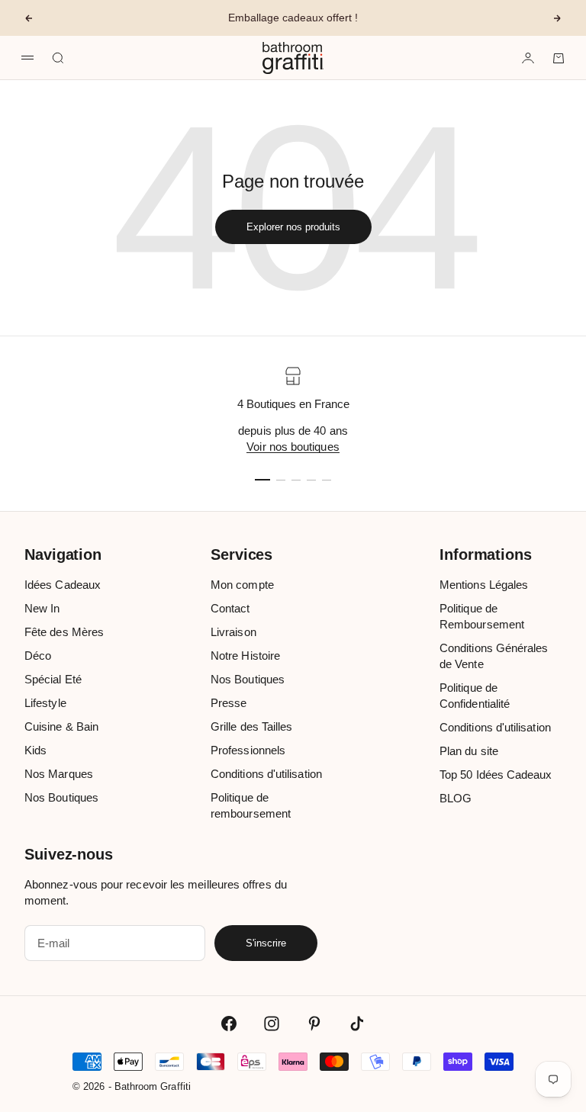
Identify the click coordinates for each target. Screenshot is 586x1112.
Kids (35, 750)
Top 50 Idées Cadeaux (496, 774)
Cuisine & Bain (61, 726)
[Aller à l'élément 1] (262, 479)
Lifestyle (45, 702)
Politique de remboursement (251, 805)
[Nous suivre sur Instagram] (271, 1023)
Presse (228, 702)
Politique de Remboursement (482, 616)
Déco (37, 655)
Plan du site (469, 750)
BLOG (456, 798)
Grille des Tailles (251, 726)
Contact (230, 608)
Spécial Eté (53, 679)
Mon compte (242, 584)
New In (42, 608)
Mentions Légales (484, 584)
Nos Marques (58, 773)
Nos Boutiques (61, 797)
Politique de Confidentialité (475, 695)
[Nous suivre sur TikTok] (357, 1023)
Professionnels (248, 750)
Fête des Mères (64, 631)
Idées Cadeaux (62, 584)
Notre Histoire (245, 655)
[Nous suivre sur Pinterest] (314, 1023)
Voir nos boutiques (292, 446)
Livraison (233, 631)
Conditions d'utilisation (266, 773)
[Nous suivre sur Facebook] (229, 1023)
